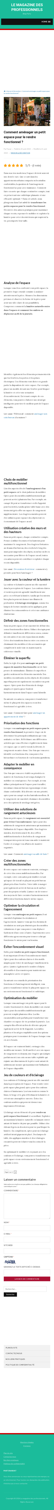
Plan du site (11, 1348)
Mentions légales (27, 1442)
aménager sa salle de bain (35, 854)
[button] (46, 22)
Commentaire (11, 1190)
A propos (27, 1446)
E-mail (7, 1234)
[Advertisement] (27, 62)
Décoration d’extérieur (24, 569)
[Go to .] (4, 91)
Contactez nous (14, 1353)
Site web (8, 1245)
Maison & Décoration (20, 153)
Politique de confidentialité (20, 1365)
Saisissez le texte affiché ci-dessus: (22, 1267)
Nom (7, 1222)
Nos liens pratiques (15, 1359)
